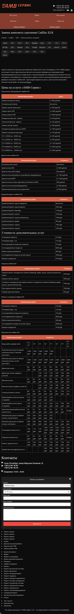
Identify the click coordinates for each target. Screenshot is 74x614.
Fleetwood (42, 47)
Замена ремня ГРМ (10, 548)
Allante (5, 43)
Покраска (7, 561)
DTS (12, 47)
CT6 (49, 43)
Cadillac (11, 38)
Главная (3, 38)
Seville (64, 47)
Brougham (35, 43)
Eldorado (19, 47)
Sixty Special (5, 53)
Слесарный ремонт (10, 593)
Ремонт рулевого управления (14, 578)
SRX (12, 51)
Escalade (34, 47)
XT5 (34, 51)
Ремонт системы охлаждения (14, 581)
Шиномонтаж (8, 603)
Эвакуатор (60, 21)
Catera (42, 43)
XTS (42, 51)
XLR (27, 51)
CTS (57, 43)
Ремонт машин (9, 532)
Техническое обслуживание (14, 595)
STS (20, 51)
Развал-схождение (10, 564)
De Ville (5, 47)
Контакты (13, 21)
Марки (37, 15)
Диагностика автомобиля (13, 544)
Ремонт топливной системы (14, 583)
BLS (27, 43)
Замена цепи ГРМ (10, 546)
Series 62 (56, 47)
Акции (37, 21)
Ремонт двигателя (10, 571)
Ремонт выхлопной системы (14, 569)
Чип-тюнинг (8, 601)
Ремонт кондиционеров (12, 573)
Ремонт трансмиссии (11, 588)
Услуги (28, 82)
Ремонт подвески (10, 576)
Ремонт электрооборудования (14, 590)
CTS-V (64, 43)
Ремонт (6, 566)
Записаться (37, 524)
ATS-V (20, 43)
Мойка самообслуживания (13, 559)
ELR (17, 38)
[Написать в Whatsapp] (37, 613)
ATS (12, 43)
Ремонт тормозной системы (14, 585)
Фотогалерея (61, 15)
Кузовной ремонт (10, 552)
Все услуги (13, 15)
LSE (49, 47)
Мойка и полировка (11, 557)
